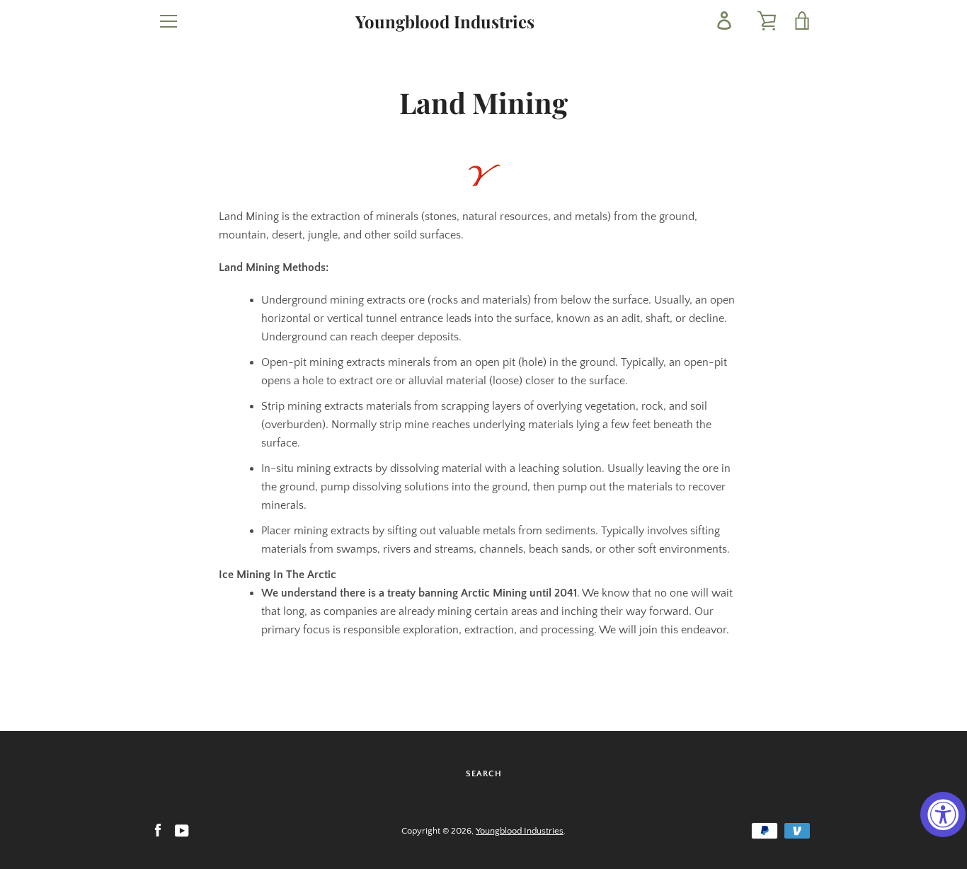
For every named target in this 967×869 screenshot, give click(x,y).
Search (484, 773)
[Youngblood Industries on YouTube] (182, 830)
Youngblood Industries (444, 21)
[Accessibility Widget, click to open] (943, 814)
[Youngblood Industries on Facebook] (158, 830)
